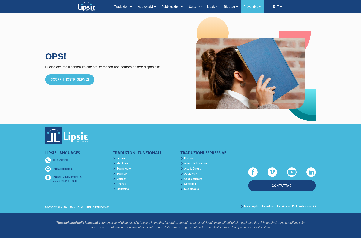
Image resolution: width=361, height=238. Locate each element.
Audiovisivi (190, 173)
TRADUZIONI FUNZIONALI (137, 152)
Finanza (121, 183)
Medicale (122, 163)
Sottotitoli (190, 183)
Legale (121, 158)
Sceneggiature (193, 178)
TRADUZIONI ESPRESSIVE (203, 152)
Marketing (123, 188)
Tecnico (122, 173)
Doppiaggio (191, 188)
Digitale (121, 178)
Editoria (188, 158)
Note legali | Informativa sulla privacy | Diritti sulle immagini (280, 206)
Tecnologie (124, 168)
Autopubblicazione (196, 163)
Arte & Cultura (192, 168)
